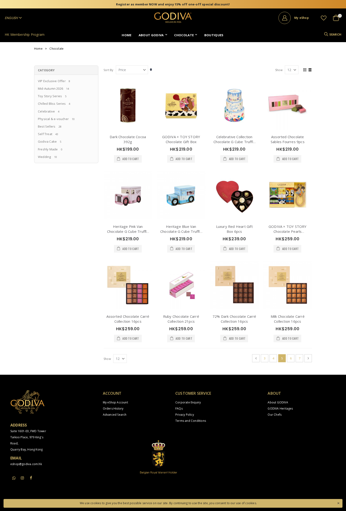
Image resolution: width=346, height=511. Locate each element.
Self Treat (45, 134)
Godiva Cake (47, 141)
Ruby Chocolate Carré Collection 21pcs (181, 319)
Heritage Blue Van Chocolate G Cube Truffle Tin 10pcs (181, 231)
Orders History (113, 408)
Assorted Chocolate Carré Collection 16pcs (127, 319)
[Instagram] (22, 477)
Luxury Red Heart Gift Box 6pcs (234, 229)
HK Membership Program (24, 34)
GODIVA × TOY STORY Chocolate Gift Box (181, 139)
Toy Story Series (50, 96)
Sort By (108, 70)
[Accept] (338, 503)
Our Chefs (275, 415)
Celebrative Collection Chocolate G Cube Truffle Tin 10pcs (234, 141)
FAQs (179, 408)
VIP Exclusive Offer (52, 81)
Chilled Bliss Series (52, 103)
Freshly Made (48, 149)
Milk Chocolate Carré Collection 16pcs (288, 319)
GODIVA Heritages (280, 408)
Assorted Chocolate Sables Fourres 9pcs (288, 139)
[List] (310, 70)
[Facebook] (31, 477)
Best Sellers (46, 126)
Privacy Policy (184, 415)
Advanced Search (115, 415)
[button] (324, 18)
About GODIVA (278, 402)
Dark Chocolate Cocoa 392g (128, 139)
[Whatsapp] (13, 478)
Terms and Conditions (190, 421)
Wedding (44, 157)
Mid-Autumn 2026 (50, 88)
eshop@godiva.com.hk (26, 464)
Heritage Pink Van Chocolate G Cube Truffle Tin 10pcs (128, 231)
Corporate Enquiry (188, 402)
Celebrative (46, 111)
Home (38, 49)
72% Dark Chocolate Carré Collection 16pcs (234, 319)
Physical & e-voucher (53, 119)
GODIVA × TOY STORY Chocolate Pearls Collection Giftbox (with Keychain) (287, 234)
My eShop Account (115, 402)
